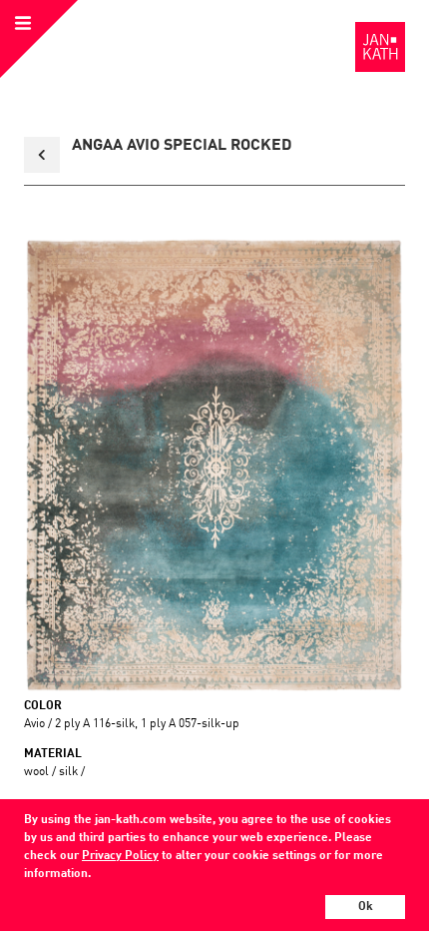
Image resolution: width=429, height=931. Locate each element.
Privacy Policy (120, 856)
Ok (365, 907)
